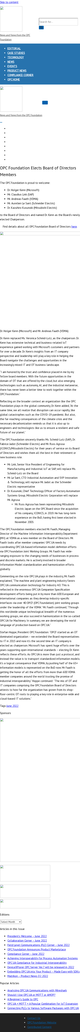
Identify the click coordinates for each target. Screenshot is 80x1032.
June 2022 (12, 706)
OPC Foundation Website (41, 1022)
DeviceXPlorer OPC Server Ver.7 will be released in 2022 (40, 967)
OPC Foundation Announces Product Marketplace (36, 949)
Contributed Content (39, 1027)
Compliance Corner (20, 75)
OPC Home (13, 79)
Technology (15, 57)
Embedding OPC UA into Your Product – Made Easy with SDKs (43, 971)
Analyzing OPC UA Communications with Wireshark (37, 990)
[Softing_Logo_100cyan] (25, 880)
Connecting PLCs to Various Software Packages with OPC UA (43, 1008)
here (74, 226)
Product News (16, 70)
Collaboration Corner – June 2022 (27, 940)
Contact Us (33, 1018)
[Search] (41, 27)
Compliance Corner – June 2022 (25, 954)
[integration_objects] (25, 897)
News (10, 61)
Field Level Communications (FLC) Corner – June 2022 (38, 945)
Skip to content (9, 2)
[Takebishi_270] (25, 907)
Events (12, 66)
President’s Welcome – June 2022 (27, 936)
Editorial (14, 48)
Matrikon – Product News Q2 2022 (27, 976)
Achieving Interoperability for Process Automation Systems (42, 958)
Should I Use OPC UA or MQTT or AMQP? (31, 995)
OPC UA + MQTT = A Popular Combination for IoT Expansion (42, 1003)
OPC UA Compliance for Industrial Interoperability (37, 962)
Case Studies (16, 53)
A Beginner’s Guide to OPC (22, 999)
